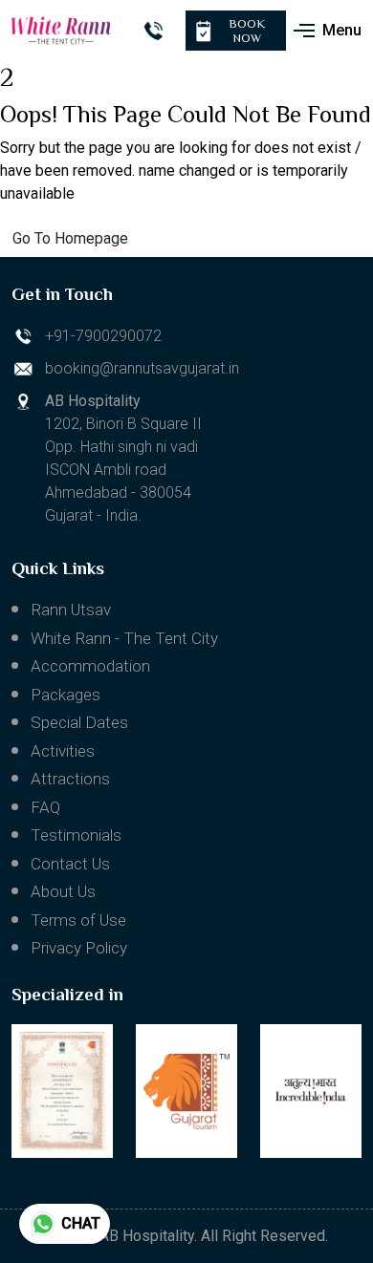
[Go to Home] (61, 30)
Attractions (70, 778)
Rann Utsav (71, 609)
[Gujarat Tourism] (186, 1091)
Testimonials (76, 835)
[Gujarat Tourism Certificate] (62, 1091)
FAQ (45, 807)
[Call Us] (153, 30)
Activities (63, 750)
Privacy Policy (79, 947)
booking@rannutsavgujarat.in (142, 368)
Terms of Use (78, 920)
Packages (65, 694)
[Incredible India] (311, 1091)
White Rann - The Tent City (124, 638)
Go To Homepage (70, 238)
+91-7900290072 (103, 336)
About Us (63, 891)
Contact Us (70, 863)
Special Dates (79, 722)
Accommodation (90, 665)
